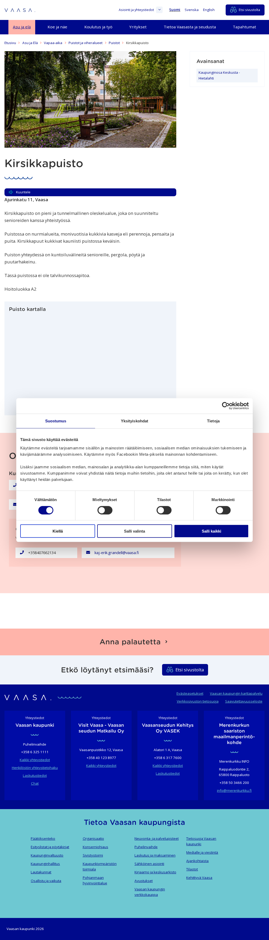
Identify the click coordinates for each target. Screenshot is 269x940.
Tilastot (192, 869)
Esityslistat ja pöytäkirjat (50, 847)
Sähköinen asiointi (149, 863)
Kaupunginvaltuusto (47, 855)
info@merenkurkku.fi (234, 790)
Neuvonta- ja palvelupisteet (156, 838)
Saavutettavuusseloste (243, 701)
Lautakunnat (41, 872)
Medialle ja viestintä (202, 852)
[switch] (104, 510)
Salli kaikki (211, 531)
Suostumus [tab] (55, 421)
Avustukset (143, 880)
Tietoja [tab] (213, 421)
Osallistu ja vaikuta (46, 880)
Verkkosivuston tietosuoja (198, 701)
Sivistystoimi (93, 855)
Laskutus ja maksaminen (154, 855)
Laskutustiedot (35, 775)
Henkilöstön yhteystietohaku (35, 767)
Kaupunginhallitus (45, 863)
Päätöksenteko (43, 838)
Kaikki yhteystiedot (35, 759)
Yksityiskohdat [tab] (134, 421)
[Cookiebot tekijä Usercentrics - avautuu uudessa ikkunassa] (226, 406)
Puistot (114, 42)
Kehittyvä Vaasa (199, 877)
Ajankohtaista (197, 860)
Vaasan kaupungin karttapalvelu (236, 693)
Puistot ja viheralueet (85, 42)
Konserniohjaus (95, 847)
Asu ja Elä (30, 42)
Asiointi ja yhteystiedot (136, 10)
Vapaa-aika (53, 42)
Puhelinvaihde (146, 847)
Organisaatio (93, 838)
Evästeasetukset (190, 693)
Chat (35, 783)
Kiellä (58, 531)
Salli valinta (134, 531)
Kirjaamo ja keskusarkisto (155, 872)
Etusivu (10, 42)
